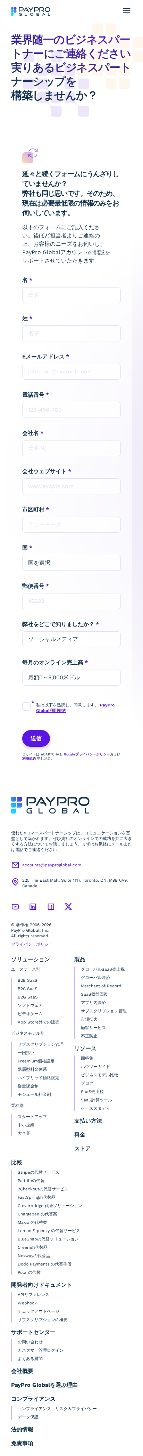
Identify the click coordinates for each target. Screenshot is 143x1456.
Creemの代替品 (33, 1247)
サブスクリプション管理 (41, 1044)
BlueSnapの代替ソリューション (48, 1239)
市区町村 (33, 509)
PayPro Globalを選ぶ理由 (44, 1385)
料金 (79, 1134)
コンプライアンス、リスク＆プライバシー (57, 1408)
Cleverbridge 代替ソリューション (50, 1205)
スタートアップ (32, 1116)
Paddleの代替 (31, 1180)
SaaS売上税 (92, 1091)
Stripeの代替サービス (38, 1172)
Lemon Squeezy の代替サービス (49, 1230)
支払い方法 (88, 1120)
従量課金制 (28, 1086)
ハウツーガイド (95, 1066)
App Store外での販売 (38, 1022)
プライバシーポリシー (32, 944)
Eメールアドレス (43, 356)
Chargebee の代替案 (37, 1214)
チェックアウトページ (38, 1311)
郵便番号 (33, 586)
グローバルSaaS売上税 (103, 969)
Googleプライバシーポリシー (87, 754)
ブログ (87, 1083)
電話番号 (33, 394)
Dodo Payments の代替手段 (45, 1264)
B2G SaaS (28, 997)
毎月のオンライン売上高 (52, 662)
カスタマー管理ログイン (41, 1350)
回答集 (87, 1058)
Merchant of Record (101, 986)
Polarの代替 (29, 1272)
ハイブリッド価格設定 (38, 1077)
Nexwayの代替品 (34, 1255)
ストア (82, 1148)
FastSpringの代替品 (37, 1197)
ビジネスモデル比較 (99, 1075)
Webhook (27, 1303)
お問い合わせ (30, 1342)
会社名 (30, 433)
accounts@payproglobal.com (51, 865)
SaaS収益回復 (94, 994)
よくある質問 (30, 1358)
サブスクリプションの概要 (43, 1319)
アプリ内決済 (93, 1002)
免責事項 (22, 1443)
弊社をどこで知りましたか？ (58, 624)
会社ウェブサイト (44, 471)
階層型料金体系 (32, 1069)
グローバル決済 (95, 977)
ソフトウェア (30, 1005)
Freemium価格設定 (36, 1061)
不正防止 (89, 1036)
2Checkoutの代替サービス (43, 1189)
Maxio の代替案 (32, 1222)
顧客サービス (93, 1027)
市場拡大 (89, 1019)
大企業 (24, 1133)
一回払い (26, 1052)
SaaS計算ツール (96, 1100)
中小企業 (26, 1125)
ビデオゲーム (30, 1013)
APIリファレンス (33, 1294)
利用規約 (29, 758)
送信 (36, 738)
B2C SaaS (27, 988)
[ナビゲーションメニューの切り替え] (126, 11)
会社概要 (22, 1371)
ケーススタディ (95, 1108)
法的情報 (22, 1429)
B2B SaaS (27, 980)
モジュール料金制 (34, 1094)
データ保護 (28, 1417)
